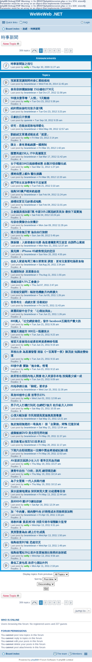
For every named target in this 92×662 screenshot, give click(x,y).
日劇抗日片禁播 (20, 117)
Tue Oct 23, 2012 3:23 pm (52, 111)
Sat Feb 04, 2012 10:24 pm (46, 215)
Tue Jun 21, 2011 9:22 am (45, 334)
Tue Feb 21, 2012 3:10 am (45, 186)
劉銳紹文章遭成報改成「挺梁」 (30, 134)
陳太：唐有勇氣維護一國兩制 (29, 144)
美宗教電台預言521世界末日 (28, 441)
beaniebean (30, 84)
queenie (28, 120)
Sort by (38, 579)
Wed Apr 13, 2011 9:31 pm (45, 525)
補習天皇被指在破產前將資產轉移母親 (34, 341)
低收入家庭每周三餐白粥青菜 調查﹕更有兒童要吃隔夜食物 (47, 261)
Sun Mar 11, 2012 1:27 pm (45, 167)
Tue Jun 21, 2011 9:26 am (45, 324)
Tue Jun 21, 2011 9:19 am (45, 345)
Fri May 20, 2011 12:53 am (52, 453)
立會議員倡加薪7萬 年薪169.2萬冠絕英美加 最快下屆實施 (46, 211)
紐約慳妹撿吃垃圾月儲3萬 (27, 108)
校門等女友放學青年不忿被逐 (29, 182)
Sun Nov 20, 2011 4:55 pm (52, 254)
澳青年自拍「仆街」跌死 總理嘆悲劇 (33, 470)
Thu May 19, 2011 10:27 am (46, 464)
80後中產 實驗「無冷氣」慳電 (29, 365)
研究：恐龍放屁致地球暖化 (27, 125)
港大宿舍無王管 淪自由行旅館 (29, 232)
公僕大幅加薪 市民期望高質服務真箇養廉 (36, 415)
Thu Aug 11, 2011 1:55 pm (52, 275)
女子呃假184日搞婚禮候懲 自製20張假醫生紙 (38, 163)
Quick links (12, 22)
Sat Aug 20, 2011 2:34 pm (52, 264)
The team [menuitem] (62, 653)
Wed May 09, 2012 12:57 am (53, 129)
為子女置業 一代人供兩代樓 (28, 481)
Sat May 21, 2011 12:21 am (53, 418)
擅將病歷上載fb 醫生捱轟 (26, 173)
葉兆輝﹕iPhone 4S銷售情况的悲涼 (33, 251)
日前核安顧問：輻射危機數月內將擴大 (34, 292)
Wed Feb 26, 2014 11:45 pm (53, 84)
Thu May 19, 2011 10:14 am (46, 474)
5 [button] (58, 50)
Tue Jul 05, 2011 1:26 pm (52, 295)
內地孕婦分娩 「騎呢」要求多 (29, 386)
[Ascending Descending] (46, 584)
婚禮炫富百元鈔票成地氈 (26, 201)
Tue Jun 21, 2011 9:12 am (45, 369)
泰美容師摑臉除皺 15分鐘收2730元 (32, 89)
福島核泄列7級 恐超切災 (26, 542)
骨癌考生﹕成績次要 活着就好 (29, 302)
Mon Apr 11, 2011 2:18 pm (45, 566)
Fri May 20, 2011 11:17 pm (52, 445)
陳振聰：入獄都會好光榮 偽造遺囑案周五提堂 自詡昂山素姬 (48, 242)
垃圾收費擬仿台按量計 (25, 222)
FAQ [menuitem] (25, 22)
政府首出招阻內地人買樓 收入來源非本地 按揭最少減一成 (46, 376)
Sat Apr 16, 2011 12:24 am (45, 504)
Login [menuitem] (87, 22)
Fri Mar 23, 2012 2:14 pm (45, 137)
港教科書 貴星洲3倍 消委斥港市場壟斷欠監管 (39, 521)
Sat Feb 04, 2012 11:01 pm (53, 204)
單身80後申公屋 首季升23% (28, 395)
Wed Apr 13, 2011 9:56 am (45, 556)
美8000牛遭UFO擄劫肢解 (26, 501)
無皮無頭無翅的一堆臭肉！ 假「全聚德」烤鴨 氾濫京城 (45, 424)
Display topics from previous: (38, 574)
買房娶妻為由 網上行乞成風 (28, 532)
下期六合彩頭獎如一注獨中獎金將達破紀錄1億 (39, 450)
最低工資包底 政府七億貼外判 (29, 562)
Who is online (10, 620)
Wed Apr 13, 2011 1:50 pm (52, 535)
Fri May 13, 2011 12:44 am (52, 494)
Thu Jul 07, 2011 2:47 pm (45, 285)
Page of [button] (34, 51)
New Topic (9, 44)
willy (26, 67)
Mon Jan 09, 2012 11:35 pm (53, 225)
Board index (12, 653)
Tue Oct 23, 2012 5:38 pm (45, 101)
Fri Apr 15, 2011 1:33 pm (51, 515)
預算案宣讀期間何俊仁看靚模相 (30, 80)
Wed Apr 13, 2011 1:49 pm (52, 545)
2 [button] (45, 50)
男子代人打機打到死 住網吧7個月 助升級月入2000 (42, 405)
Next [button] (71, 51)
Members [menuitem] (77, 653)
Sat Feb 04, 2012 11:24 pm (53, 194)
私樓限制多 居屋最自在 (25, 271)
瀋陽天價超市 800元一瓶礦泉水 (30, 331)
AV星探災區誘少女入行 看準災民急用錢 (35, 460)
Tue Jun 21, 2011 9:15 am (45, 359)
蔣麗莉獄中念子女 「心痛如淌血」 (32, 310)
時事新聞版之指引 (22, 63)
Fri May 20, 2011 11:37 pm (52, 436)
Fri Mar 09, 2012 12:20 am (52, 177)
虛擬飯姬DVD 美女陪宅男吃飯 (29, 432)
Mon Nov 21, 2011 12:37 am (53, 245)
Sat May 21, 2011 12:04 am (53, 427)
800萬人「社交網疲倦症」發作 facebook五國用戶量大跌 (46, 321)
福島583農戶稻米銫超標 (25, 191)
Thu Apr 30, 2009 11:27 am (46, 67)
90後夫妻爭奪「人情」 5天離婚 (30, 98)
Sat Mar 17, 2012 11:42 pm (53, 156)
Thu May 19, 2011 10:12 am (46, 484)
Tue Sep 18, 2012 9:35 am (48, 120)
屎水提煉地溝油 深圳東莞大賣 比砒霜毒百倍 (38, 491)
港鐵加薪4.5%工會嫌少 (25, 281)
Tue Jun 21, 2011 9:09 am (45, 379)
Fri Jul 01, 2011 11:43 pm (52, 305)
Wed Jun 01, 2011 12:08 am (46, 398)
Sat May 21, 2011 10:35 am (46, 408)
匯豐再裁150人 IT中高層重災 (28, 153)
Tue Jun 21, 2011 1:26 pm (52, 314)
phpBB (34, 660)
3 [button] (49, 50)
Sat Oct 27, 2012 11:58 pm (52, 92)
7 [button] (66, 50)
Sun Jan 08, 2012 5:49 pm (45, 235)
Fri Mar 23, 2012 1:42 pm (52, 148)
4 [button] (54, 50)
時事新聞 (9, 37)
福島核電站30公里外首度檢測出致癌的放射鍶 (39, 552)
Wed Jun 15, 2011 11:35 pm (53, 389)
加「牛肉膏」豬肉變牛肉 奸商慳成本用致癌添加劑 (42, 511)
